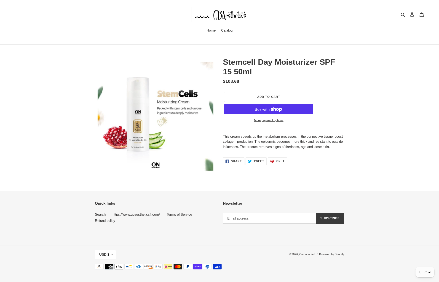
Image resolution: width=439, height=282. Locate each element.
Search (100, 214)
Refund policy (105, 221)
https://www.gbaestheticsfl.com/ (136, 214)
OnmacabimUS (308, 254)
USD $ (104, 254)
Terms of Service (179, 214)
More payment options (269, 120)
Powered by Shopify (331, 254)
